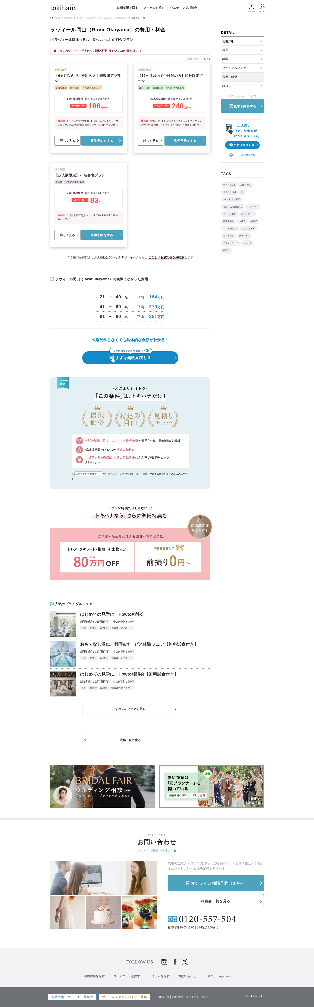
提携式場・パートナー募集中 (72, 997)
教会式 (226, 250)
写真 (225, 50)
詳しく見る (67, 140)
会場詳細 (228, 41)
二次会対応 (245, 185)
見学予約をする (102, 140)
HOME (57, 18)
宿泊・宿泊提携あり (232, 207)
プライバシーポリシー (199, 996)
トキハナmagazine (217, 976)
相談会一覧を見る (215, 901)
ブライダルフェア (234, 68)
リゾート (247, 243)
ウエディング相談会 (183, 7)
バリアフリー (247, 214)
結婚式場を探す (127, 7)
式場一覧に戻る (130, 740)
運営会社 (164, 996)
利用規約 (177, 996)
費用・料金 (229, 77)
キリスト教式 (248, 228)
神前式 (254, 221)
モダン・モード (230, 243)
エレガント (228, 236)
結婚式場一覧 (70, 18)
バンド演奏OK (230, 228)
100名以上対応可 (231, 199)
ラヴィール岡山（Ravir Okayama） (112, 18)
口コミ (226, 86)
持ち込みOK (229, 185)
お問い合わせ (187, 976)
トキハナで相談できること (156, 850)
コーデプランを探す (126, 976)
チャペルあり (229, 214)
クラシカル (244, 236)
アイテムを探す (154, 7)
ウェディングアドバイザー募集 (124, 997)
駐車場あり (228, 221)
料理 (225, 59)
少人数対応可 (229, 192)
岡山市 (90, 18)
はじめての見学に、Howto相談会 (112, 614)
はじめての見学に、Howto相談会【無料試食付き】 (129, 674)
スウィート (253, 207)
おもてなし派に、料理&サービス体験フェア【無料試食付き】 (139, 644)
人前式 (242, 221)
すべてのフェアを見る (130, 709)
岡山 (81, 18)
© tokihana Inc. (256, 996)
